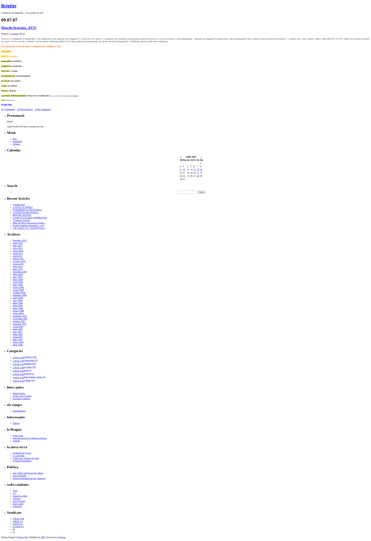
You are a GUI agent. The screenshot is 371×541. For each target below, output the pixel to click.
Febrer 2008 (18, 311)
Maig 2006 (18, 345)
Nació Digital (19, 501)
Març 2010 (18, 269)
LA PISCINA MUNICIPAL (26, 212)
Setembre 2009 (20, 272)
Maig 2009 (18, 279)
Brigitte (8, 5)
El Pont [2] (29, 374)
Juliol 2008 (18, 298)
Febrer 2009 (18, 287)
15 (201, 169)
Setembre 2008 (20, 295)
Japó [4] (27, 370)
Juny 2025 (17, 245)
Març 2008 (18, 308)
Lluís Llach (18, 435)
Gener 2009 (18, 290)
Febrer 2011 (18, 259)
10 (184, 169)
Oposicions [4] (30, 360)
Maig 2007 (18, 334)
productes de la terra (22, 453)
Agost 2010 (18, 264)
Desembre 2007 (20, 316)
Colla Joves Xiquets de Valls (26, 458)
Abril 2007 (18, 337)
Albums (16, 144)
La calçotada (18, 455)
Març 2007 (18, 339)
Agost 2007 (18, 326)
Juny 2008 (17, 300)
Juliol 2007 (18, 329)
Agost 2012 (18, 251)
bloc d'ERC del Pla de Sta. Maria (28, 473)
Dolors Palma (19, 393)
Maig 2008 (18, 303)
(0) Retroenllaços (25, 109)
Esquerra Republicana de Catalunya (29, 478)
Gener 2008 (18, 313)
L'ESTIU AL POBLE (23, 207)
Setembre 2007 (20, 324)
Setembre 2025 (20, 240)
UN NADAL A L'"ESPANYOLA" (29, 228)
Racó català (18, 504)
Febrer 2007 (18, 342)
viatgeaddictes (19, 411)
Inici (15, 139)
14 (198, 169)
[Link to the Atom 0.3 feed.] (18, 526)
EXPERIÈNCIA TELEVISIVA (27, 210)
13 (194, 169)
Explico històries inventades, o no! (28, 225)
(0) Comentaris (8, 109)
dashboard (17, 141)
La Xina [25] (30, 367)
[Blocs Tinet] (14, 529)
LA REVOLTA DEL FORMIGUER (30, 217)
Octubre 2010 (19, 261)
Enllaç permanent (43, 109)
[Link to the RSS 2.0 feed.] (18, 524)
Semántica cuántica (21, 398)
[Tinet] (14, 532)
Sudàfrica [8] (30, 364)
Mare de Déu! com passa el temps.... (29, 223)
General (14, 34)
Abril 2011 (18, 256)
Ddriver (16, 423)
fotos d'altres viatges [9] (35, 377)
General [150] (30, 357)
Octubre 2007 (19, 321)
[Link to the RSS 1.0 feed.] (18, 521)
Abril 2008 (18, 306)
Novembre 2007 (20, 319)
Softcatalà (17, 506)
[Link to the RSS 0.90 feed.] (18, 519)
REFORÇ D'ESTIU (22, 215)
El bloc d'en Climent (22, 396)
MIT (43, 537)
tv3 (14, 493)
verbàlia (16, 441)
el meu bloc (6, 104)
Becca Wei (23, 537)
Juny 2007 (17, 332)
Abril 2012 (18, 253)
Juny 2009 (17, 277)
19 (191, 173)
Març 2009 (18, 285)
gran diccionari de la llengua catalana (30, 438)
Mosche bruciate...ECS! (18, 28)
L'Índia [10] (29, 380)
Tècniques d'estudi (21, 220)
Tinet (15, 491)
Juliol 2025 (18, 243)
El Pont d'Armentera (22, 461)
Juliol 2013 (18, 248)
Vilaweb (16, 498)
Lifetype (62, 537)
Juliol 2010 (18, 266)
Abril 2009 (18, 282)
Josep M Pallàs (19, 476)
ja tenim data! (19, 204)
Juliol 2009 (18, 274)
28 (198, 176)
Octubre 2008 (19, 292)
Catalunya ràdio (20, 496)
